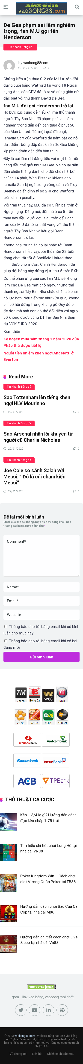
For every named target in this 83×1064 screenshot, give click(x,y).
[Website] (62, 1010)
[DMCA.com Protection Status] (41, 988)
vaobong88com (35, 63)
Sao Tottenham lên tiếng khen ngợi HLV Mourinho (36, 401)
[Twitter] (21, 1010)
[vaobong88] (41, 8)
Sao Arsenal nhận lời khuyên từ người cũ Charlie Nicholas (38, 437)
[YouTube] (34, 1010)
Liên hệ (37, 1053)
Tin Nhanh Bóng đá (20, 47)
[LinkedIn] (48, 1010)
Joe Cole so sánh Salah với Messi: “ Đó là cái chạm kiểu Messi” (34, 477)
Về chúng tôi (18, 1053)
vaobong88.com (25, 1035)
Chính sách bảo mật (60, 1053)
